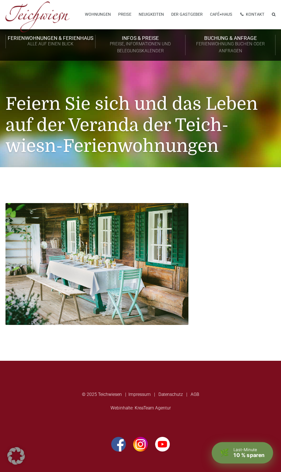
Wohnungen (98, 14)
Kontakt (255, 14)
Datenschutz (170, 394)
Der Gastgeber (187, 14)
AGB (195, 394)
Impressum (139, 394)
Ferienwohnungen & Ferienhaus (50, 40)
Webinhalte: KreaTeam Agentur (140, 408)
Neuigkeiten (151, 14)
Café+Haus (221, 14)
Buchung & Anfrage (230, 44)
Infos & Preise (140, 44)
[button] (16, 456)
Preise (124, 14)
